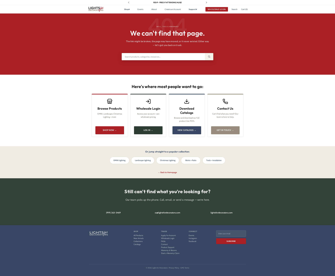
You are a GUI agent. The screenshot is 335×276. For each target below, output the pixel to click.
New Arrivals (139, 238)
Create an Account (173, 9)
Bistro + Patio (190, 160)
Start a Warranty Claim (170, 253)
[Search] (209, 56)
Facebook (192, 241)
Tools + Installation (214, 160)
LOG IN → (148, 130)
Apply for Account (168, 235)
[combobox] (163, 56)
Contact (164, 244)
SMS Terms (184, 268)
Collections (138, 241)
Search (235, 9)
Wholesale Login (168, 238)
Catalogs (137, 244)
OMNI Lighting (119, 160)
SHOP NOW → (110, 130)
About (154, 9)
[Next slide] (206, 2)
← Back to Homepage (167, 172)
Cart (244, 9)
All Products (138, 235)
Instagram (193, 238)
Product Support (167, 247)
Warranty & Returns (169, 250)
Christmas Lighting (167, 160)
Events (141, 9)
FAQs (163, 241)
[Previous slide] (128, 2)
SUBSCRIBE (231, 241)
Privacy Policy (174, 268)
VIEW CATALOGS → (186, 130)
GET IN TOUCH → (225, 130)
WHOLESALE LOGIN (217, 9)
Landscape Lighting (143, 160)
